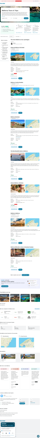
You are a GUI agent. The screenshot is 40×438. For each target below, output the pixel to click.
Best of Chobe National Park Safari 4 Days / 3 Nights (7, 414)
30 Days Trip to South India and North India (6, 415)
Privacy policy (12, 435)
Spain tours (6, 5)
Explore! (17, 236)
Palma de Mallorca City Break (19, 32)
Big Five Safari (2, 411)
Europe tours (3, 5)
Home (0, 5)
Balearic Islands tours (10, 5)
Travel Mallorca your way (5, 45)
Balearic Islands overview (4, 36)
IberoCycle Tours (18, 106)
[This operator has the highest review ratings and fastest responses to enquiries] (19, 236)
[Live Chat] (38, 436)
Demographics (4, 54)
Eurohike (17, 140)
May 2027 (33, 384)
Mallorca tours (13, 5)
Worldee (17, 172)
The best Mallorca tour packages (4, 43)
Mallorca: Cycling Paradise (27, 32)
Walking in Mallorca (35, 32)
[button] (25, 110)
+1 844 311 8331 (32, 402)
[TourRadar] (2, 3)
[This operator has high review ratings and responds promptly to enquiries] (24, 71)
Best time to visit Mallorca (4, 56)
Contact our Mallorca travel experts (5, 58)
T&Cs (10, 435)
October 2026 (13, 384)
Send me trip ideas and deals (7, 430)
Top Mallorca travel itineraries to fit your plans (5, 52)
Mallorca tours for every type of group (5, 50)
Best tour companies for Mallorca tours (5, 48)
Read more (3, 16)
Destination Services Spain (19, 71)
